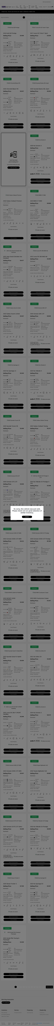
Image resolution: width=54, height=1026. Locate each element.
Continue (27, 516)
